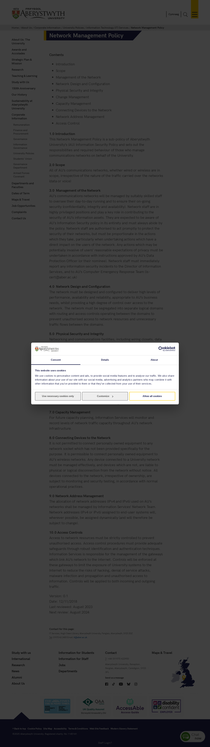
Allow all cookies (152, 396)
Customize (103, 396)
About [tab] (154, 359)
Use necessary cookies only (58, 396)
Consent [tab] (56, 359)
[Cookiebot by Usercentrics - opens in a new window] (161, 348)
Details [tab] (105, 359)
